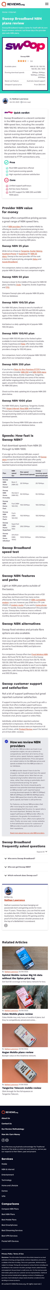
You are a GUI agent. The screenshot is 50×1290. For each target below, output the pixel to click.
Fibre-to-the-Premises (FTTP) (27, 369)
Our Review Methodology (13, 1129)
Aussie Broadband (9, 262)
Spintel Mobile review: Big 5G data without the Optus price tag (22, 977)
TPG (7, 287)
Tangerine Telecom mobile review (21, 1087)
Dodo (18, 285)
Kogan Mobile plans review (17, 1052)
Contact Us (7, 1124)
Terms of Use (18, 1254)
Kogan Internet (13, 408)
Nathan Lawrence (20, 99)
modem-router (17, 605)
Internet (12, 12)
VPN (3, 1196)
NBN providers (14, 226)
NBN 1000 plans (39, 372)
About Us (6, 1118)
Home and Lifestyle (10, 1185)
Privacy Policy (7, 1254)
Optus (35, 259)
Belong (39, 251)
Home (4, 12)
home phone (41, 605)
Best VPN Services (9, 1236)
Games (5, 1191)
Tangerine (25, 251)
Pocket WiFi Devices (10, 1241)
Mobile (4, 1164)
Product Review (25, 729)
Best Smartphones (9, 1225)
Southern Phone (9, 254)
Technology (7, 1180)
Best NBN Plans (8, 1214)
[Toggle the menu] (46, 4)
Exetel (32, 251)
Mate (23, 344)
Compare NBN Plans (10, 1209)
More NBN (24, 408)
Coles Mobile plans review (17, 1013)
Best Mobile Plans (9, 1220)
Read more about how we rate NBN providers (27, 833)
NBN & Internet (8, 1169)
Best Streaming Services (12, 1230)
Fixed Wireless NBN (39, 654)
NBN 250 (25, 372)
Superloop (23, 254)
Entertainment (8, 1175)
